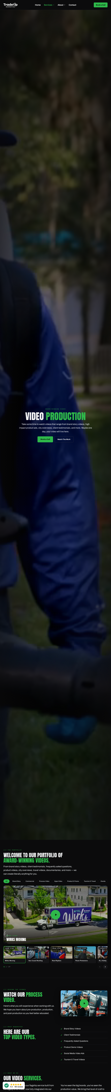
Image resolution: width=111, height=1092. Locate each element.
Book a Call (100, 5)
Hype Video (58, 881)
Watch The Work (63, 439)
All (6, 881)
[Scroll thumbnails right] (105, 967)
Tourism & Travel (90, 881)
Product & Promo (73, 881)
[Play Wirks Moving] (55, 914)
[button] (14, 1085)
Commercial (30, 881)
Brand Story (16, 881)
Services (48, 5)
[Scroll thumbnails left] (100, 967)
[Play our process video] (84, 1003)
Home (38, 5)
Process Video (44, 881)
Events (103, 881)
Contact (72, 5)
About (60, 5)
